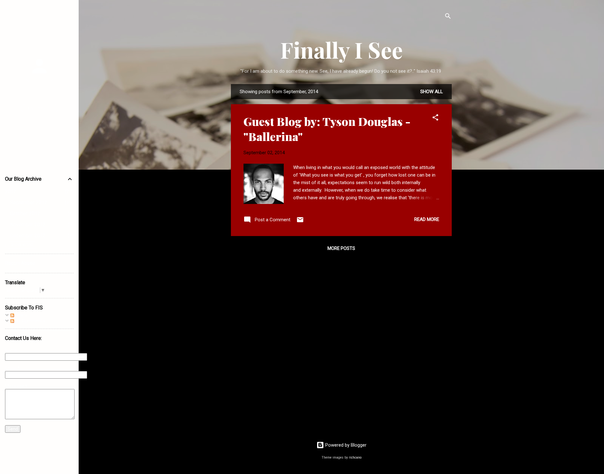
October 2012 (25, 214)
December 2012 (28, 236)
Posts (21, 315)
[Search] (448, 17)
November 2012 (28, 225)
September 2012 (28, 203)
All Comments (29, 321)
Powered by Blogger (345, 445)
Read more (426, 219)
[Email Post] (300, 222)
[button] (435, 118)
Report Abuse (20, 263)
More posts (341, 248)
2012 (10, 192)
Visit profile (39, 108)
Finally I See (341, 49)
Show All (431, 91)
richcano (355, 457)
